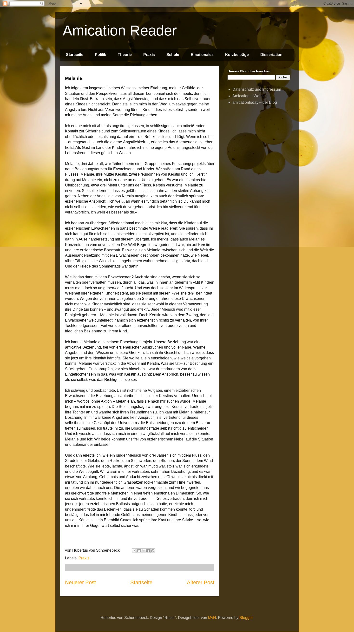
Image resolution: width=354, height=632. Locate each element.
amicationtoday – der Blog (254, 102)
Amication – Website (250, 96)
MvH (212, 618)
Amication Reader (120, 30)
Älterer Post (200, 582)
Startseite (74, 55)
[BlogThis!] (139, 550)
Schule (172, 55)
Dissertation (271, 55)
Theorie (125, 55)
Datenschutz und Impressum (256, 89)
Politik (100, 55)
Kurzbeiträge (237, 55)
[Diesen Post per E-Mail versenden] (134, 550)
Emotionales (202, 55)
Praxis (149, 55)
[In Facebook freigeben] (148, 550)
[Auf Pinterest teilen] (152, 550)
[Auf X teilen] (143, 550)
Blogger (246, 618)
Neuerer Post (80, 582)
